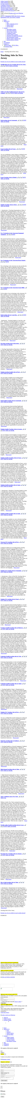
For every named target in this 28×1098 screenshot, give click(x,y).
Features (9, 1032)
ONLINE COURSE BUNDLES (14, 36)
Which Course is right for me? (14, 38)
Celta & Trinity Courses (12, 34)
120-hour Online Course (6, 9)
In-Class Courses (5, 4)
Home (5, 20)
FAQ (8, 1030)
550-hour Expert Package (7, 8)
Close (2, 1052)
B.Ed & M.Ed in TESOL (13, 40)
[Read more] (20, 88)
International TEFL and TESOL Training (10, 17)
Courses (5, 28)
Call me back (4, 1080)
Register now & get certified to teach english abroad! (13, 61)
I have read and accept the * (12, 1001)
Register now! (4, 993)
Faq (7, 22)
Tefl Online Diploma (11, 30)
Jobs (5, 41)
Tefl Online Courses (11, 29)
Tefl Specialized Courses (12, 37)
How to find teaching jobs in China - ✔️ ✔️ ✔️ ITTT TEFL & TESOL (12, 883)
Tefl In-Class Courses (12, 32)
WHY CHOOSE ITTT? (12, 24)
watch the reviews (5, 1012)
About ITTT (6, 21)
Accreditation (7, 42)
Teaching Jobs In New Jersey (12, 51)
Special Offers (10, 26)
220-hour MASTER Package (7, 10)
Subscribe (3, 1003)
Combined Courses (5, 5)
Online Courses (4, 1)
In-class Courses (7, 1020)
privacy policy (18, 1001)
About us (6, 1017)
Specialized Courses (5, 6)
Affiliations (6, 1044)
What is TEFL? (10, 25)
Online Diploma (4, 2)
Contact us (6, 44)
